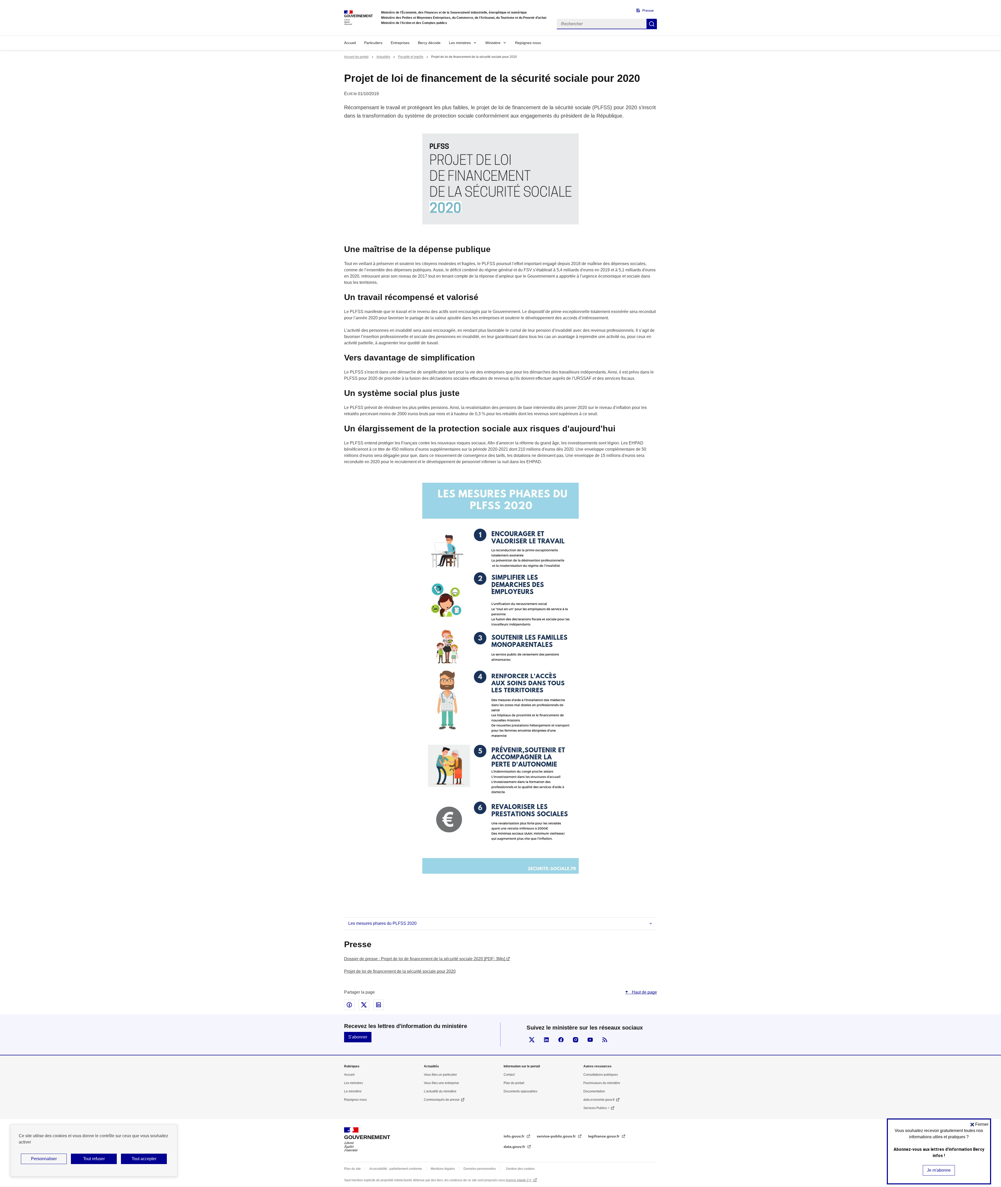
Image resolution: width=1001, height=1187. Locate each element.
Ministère (492, 43)
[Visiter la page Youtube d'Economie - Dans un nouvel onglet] (590, 1040)
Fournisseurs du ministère (601, 1083)
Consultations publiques (600, 1074)
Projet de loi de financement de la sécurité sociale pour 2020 (400, 971)
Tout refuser (94, 1159)
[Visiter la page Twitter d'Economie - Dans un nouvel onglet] (532, 1040)
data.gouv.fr (515, 1147)
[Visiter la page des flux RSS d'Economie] (605, 1040)
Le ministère (353, 1091)
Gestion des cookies (520, 1169)
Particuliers (373, 43)
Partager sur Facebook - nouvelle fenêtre (349, 1005)
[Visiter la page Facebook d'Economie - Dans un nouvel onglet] (561, 1040)
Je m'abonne (939, 1170)
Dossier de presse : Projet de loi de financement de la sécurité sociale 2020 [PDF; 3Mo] (424, 959)
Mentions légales (443, 1169)
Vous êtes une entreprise (441, 1083)
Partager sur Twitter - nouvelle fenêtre (364, 1005)
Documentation (594, 1091)
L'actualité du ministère (440, 1091)
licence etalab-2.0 (519, 1180)
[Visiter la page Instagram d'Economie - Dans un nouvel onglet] (575, 1040)
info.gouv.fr (514, 1136)
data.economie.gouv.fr (599, 1100)
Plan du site (352, 1169)
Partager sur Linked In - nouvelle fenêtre (378, 1005)
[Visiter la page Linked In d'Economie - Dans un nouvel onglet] (546, 1040)
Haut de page (644, 992)
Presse (648, 10)
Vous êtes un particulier (440, 1074)
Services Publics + (596, 1108)
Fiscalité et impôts (410, 57)
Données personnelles (479, 1169)
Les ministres (460, 43)
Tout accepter (144, 1159)
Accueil (350, 43)
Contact (509, 1074)
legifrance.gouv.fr (604, 1136)
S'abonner (357, 1037)
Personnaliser (44, 1159)
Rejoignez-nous (528, 43)
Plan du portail (514, 1083)
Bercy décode (429, 43)
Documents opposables (520, 1091)
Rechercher (651, 24)
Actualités (383, 57)
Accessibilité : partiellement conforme (395, 1169)
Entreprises (400, 43)
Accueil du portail (356, 57)
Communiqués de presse (442, 1100)
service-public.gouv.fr (557, 1136)
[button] (979, 1124)
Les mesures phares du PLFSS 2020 (382, 923)
